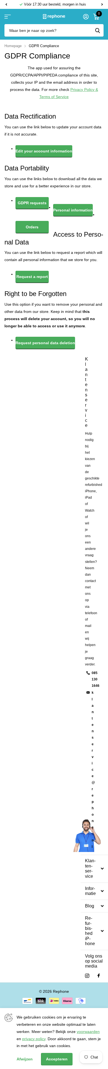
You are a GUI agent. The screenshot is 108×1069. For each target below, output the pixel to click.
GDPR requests (32, 203)
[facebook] (98, 976)
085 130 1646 (95, 679)
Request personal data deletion (45, 343)
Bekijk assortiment (7, 16)
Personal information (73, 210)
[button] (6, 4)
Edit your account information (44, 151)
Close (94, 868)
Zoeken (97, 30)
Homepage (13, 46)
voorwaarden (88, 1031)
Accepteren (57, 1059)
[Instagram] (87, 976)
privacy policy (33, 1039)
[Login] (86, 16)
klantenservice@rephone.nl (93, 769)
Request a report (32, 276)
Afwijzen (25, 1059)
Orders (32, 227)
